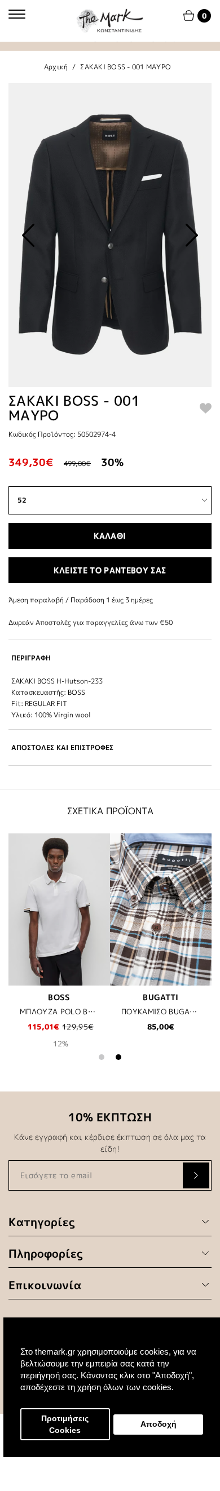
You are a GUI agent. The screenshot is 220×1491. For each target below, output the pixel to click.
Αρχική (56, 67)
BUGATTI (160, 997)
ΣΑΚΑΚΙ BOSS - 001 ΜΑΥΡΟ (125, 67)
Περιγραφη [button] (31, 658)
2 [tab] (118, 1057)
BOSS (59, 997)
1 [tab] (101, 1057)
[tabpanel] (59, 948)
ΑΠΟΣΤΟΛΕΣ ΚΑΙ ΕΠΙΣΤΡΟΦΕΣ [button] (62, 747)
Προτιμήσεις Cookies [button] (65, 1424)
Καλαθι (110, 535)
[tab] (110, 658)
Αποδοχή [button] (158, 1424)
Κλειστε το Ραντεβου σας (110, 570)
